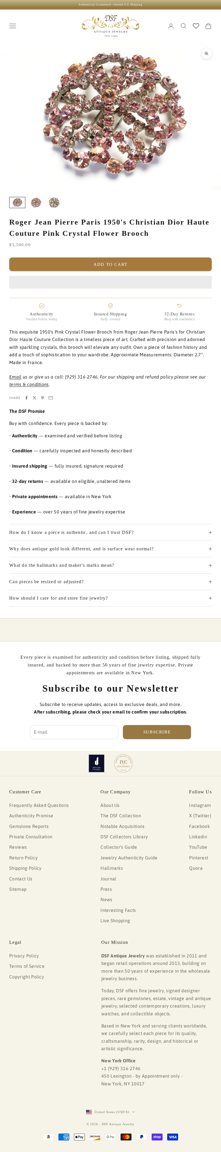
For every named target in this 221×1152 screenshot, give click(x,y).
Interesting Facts (118, 910)
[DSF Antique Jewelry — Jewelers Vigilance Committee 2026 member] (123, 763)
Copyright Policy (26, 976)
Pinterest (198, 857)
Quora (196, 868)
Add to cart (110, 264)
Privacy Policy (24, 955)
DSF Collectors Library (124, 836)
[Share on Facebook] (26, 398)
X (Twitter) (200, 815)
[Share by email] (50, 398)
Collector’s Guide (118, 847)
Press (106, 889)
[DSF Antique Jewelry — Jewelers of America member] (96, 763)
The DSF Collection (120, 815)
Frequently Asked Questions (39, 805)
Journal (108, 878)
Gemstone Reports (29, 826)
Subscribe (157, 732)
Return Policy (23, 857)
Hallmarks (111, 868)
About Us (110, 805)
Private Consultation (30, 836)
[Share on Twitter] (34, 398)
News (106, 899)
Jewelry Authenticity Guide (128, 857)
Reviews (18, 847)
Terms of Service (27, 966)
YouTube (198, 847)
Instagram (200, 805)
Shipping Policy (25, 868)
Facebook (199, 826)
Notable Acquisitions (122, 826)
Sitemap (17, 889)
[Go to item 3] (54, 202)
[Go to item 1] (17, 202)
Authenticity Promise (31, 815)
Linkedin (198, 836)
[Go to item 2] (36, 202)
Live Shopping (115, 920)
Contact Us (20, 878)
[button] (110, 282)
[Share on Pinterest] (42, 398)
